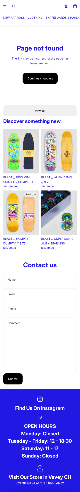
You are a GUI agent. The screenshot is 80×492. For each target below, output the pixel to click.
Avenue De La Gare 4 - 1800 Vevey (40, 482)
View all (40, 110)
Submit (13, 379)
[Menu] (4, 6)
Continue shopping (40, 78)
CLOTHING (35, 17)
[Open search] (13, 6)
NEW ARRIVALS (14, 17)
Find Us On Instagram (40, 408)
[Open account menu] (66, 6)
